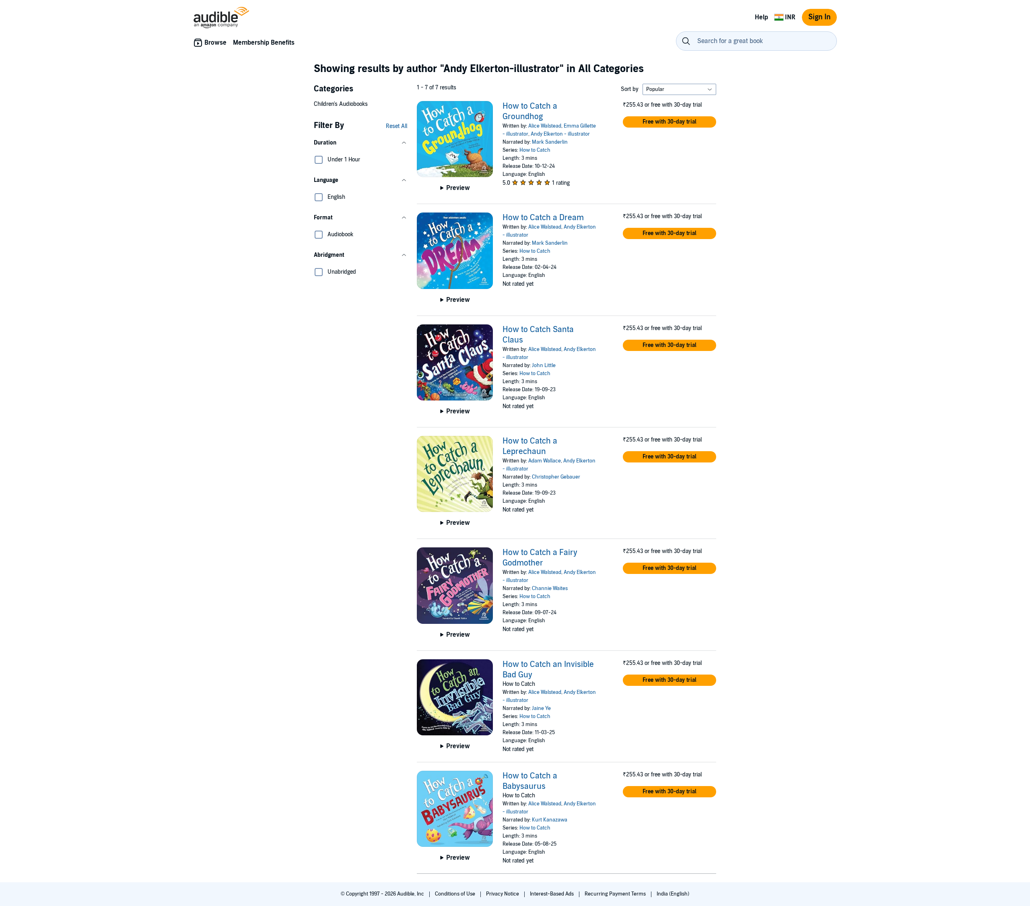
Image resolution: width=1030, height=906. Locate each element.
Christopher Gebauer (556, 477)
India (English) (673, 894)
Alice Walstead (544, 126)
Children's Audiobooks (341, 104)
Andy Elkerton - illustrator (560, 134)
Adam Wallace (544, 461)
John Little (544, 365)
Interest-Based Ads (552, 894)
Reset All (396, 126)
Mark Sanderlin (550, 142)
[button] (360, 143)
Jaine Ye (541, 708)
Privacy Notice (503, 894)
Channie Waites (550, 588)
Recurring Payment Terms (616, 894)
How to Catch (534, 150)
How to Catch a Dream (543, 218)
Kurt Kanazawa (549, 820)
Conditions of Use (455, 894)
